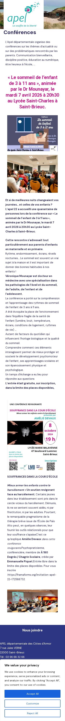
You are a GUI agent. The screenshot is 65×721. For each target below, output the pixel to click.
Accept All (33, 693)
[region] (32, 690)
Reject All (32, 713)
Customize (32, 703)
